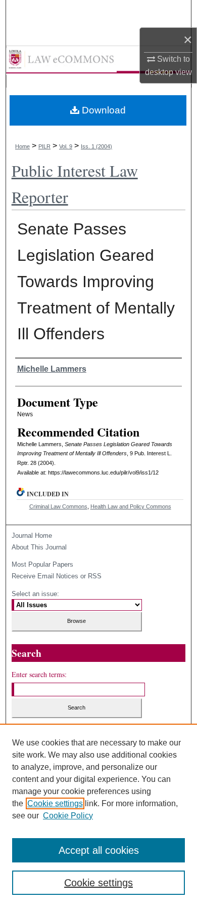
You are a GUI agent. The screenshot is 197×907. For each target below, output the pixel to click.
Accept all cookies (99, 850)
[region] (98, 815)
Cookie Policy (68, 815)
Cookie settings (55, 803)
